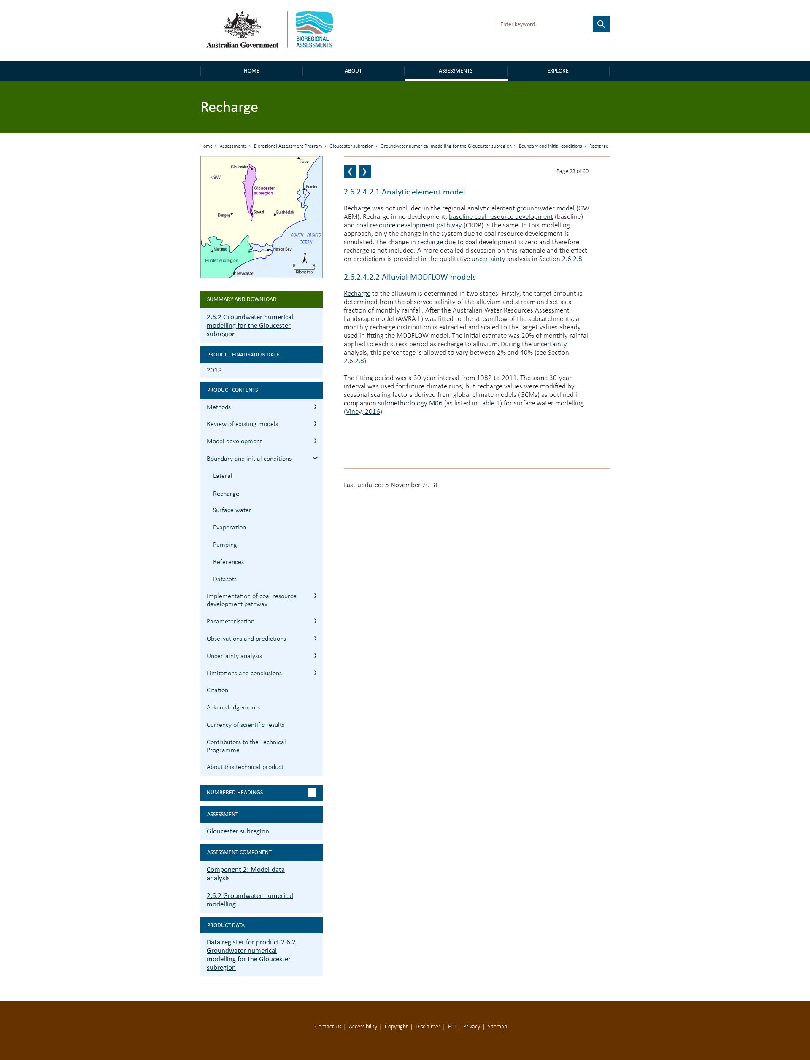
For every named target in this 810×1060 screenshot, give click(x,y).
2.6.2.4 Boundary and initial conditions (315, 457)
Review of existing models (242, 424)
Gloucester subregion (351, 146)
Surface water (232, 510)
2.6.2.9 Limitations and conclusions (315, 672)
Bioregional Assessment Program (288, 146)
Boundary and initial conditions (550, 146)
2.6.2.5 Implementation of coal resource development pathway (315, 595)
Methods (219, 407)
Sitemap (497, 1027)
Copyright (396, 1027)
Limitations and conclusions (244, 673)
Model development (234, 441)
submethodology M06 (410, 403)
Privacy (471, 1027)
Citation (217, 690)
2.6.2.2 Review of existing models (315, 423)
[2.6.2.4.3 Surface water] (365, 171)
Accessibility (363, 1027)
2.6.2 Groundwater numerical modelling (250, 900)
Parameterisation (230, 621)
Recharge (226, 493)
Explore (558, 70)
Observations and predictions (246, 639)
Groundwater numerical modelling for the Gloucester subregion (446, 146)
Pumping (225, 545)
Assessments (455, 70)
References (228, 562)
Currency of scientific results (245, 725)
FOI (452, 1027)
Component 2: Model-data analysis (246, 873)
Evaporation (229, 527)
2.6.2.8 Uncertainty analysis (315, 655)
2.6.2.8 (572, 259)
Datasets (225, 579)
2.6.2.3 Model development (315, 440)
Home (251, 70)
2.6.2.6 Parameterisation (315, 620)
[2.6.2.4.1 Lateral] (350, 171)
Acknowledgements (233, 707)
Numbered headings (235, 792)
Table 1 (489, 403)
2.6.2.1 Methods (315, 406)
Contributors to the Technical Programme (246, 746)
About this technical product (245, 767)
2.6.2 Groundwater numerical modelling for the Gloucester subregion (250, 325)
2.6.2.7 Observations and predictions (315, 638)
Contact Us (328, 1027)
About (353, 70)
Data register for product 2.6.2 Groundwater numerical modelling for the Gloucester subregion (251, 955)
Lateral (222, 476)
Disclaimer (428, 1027)
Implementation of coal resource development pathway (252, 600)
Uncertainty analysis (234, 656)
